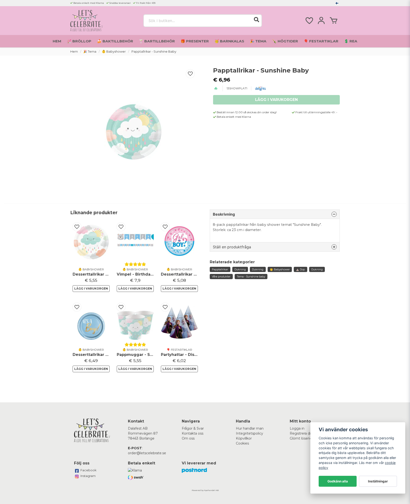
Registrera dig (301, 433)
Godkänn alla (337, 481)
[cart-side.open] (333, 20)
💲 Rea (350, 41)
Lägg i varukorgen (91, 288)
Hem (57, 41)
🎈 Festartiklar (321, 41)
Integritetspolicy (249, 433)
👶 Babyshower (114, 51)
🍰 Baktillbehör (115, 41)
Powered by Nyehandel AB (205, 490)
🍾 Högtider (285, 41)
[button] (337, 3)
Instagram (88, 476)
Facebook (88, 470)
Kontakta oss (192, 433)
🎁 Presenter (195, 41)
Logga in (297, 428)
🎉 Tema (258, 41)
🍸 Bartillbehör (157, 41)
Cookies (242, 443)
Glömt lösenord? (303, 438)
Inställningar (378, 481)
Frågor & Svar (193, 428)
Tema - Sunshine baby (251, 276)
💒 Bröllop (79, 41)
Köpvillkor (244, 438)
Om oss (188, 438)
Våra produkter (221, 276)
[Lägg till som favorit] (309, 20)
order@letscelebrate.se (147, 453)
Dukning (240, 269)
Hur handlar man (250, 428)
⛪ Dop (300, 269)
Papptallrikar (220, 269)
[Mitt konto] (321, 20)
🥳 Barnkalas (229, 41)
